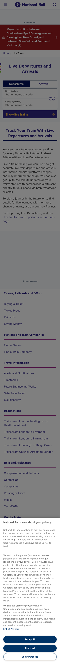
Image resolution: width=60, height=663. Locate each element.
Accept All (30, 639)
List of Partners (11, 629)
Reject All (30, 648)
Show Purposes (30, 656)
